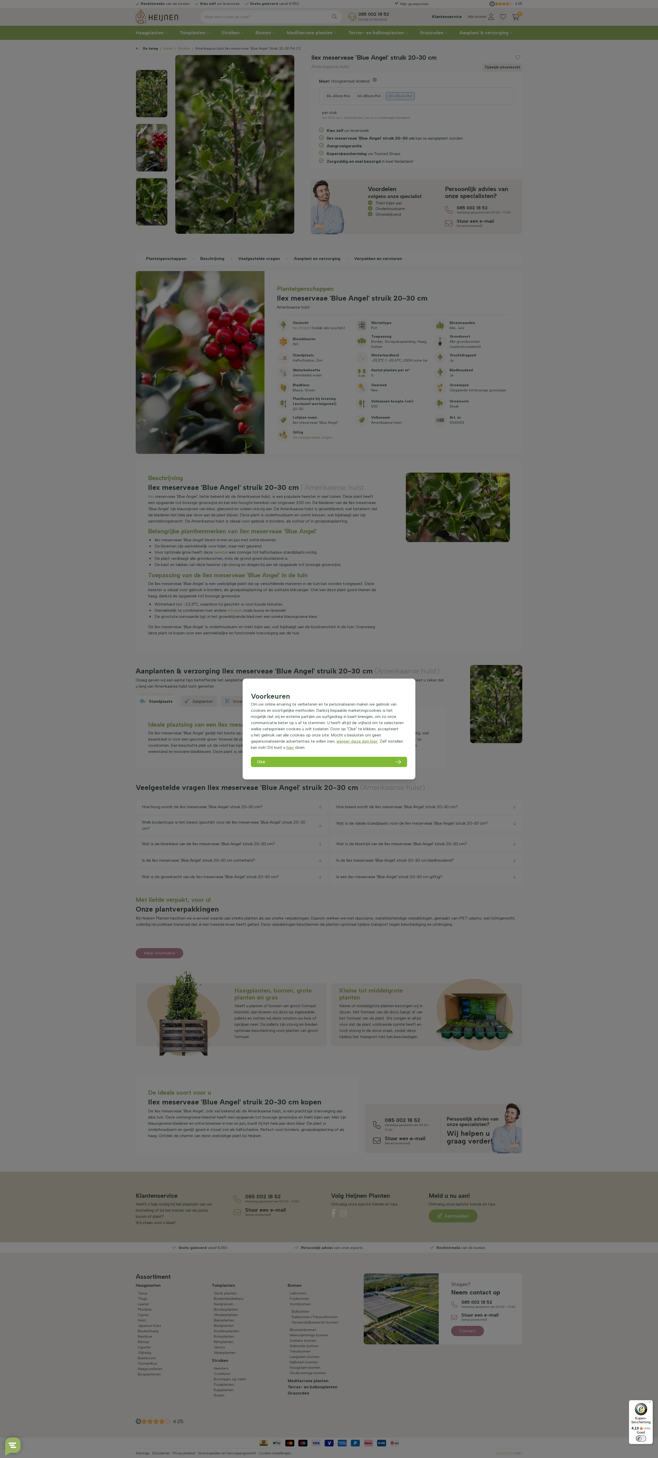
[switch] (641, 1438)
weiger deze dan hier (357, 741)
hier (290, 747)
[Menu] (650, 1403)
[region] (329, 729)
